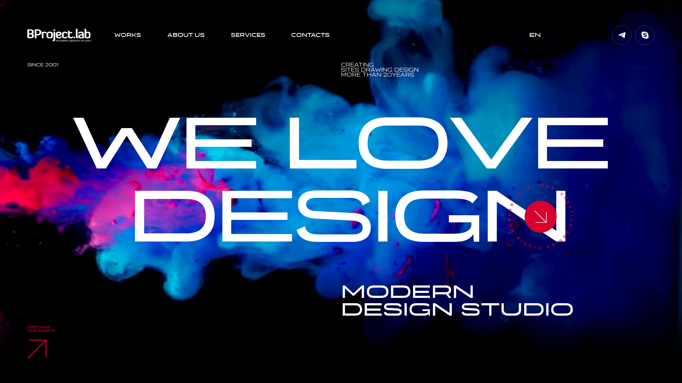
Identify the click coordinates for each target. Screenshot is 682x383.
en (535, 35)
